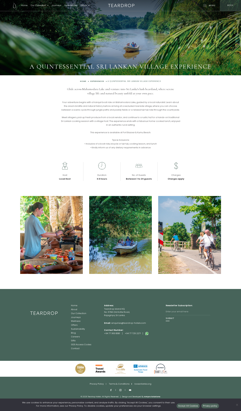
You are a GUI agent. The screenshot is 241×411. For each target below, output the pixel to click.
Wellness (75, 321)
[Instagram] (120, 390)
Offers (83, 5)
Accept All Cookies (188, 405)
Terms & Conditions (119, 384)
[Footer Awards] (80, 369)
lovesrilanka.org (142, 384)
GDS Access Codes (81, 345)
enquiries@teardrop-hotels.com (128, 323)
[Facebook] (111, 390)
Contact (75, 348)
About (74, 309)
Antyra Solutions (152, 396)
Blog (73, 333)
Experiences (70, 5)
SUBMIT (170, 318)
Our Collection (38, 5)
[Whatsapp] (155, 333)
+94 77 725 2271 (133, 333)
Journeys (56, 5)
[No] (237, 404)
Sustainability (78, 329)
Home (24, 5)
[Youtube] (130, 390)
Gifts (73, 341)
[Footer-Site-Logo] (50, 327)
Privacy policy (210, 405)
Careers (75, 337)
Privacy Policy (97, 384)
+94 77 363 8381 (112, 333)
